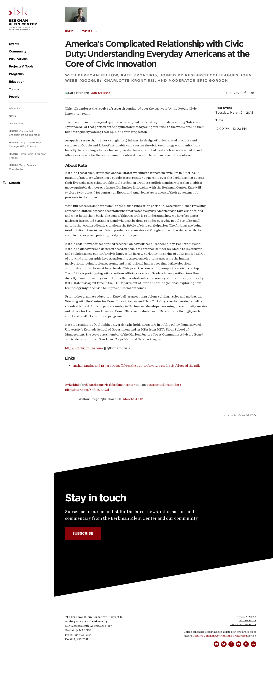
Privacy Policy (246, 616)
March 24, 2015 (134, 399)
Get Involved (16, 123)
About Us (14, 108)
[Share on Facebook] (245, 93)
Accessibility (247, 620)
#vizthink (72, 384)
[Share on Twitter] (252, 93)
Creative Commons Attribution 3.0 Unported (220, 635)
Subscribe (82, 533)
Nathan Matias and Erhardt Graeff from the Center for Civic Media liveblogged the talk (136, 365)
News (12, 116)
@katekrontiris (96, 384)
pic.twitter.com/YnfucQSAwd (87, 389)
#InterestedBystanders (163, 384)
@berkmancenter (122, 384)
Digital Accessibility (243, 624)
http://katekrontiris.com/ (84, 348)
